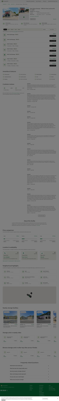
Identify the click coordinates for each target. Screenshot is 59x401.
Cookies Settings (45, 398)
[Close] (58, 399)
